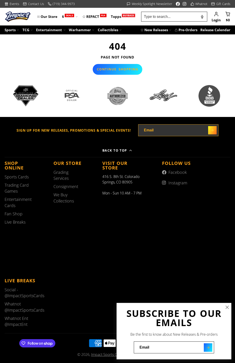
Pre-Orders (188, 30)
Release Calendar (215, 30)
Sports (10, 30)
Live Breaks (15, 222)
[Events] (12, 3)
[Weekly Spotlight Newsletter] (149, 3)
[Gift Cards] (220, 3)
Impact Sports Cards (107, 354)
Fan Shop (13, 213)
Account (216, 16)
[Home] (18, 16)
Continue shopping (117, 69)
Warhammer (80, 30)
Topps (122, 16)
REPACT (95, 16)
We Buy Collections (63, 197)
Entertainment (49, 30)
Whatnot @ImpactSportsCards (24, 307)
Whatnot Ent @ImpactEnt (16, 321)
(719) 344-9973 (64, 4)
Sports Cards (17, 177)
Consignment (65, 186)
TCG (25, 30)
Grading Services (61, 175)
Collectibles (108, 30)
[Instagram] (185, 4)
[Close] (227, 307)
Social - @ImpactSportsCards (24, 292)
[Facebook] (178, 4)
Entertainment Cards (18, 202)
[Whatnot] (199, 3)
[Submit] (208, 347)
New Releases (156, 30)
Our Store (49, 16)
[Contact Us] (33, 3)
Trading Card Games (17, 188)
